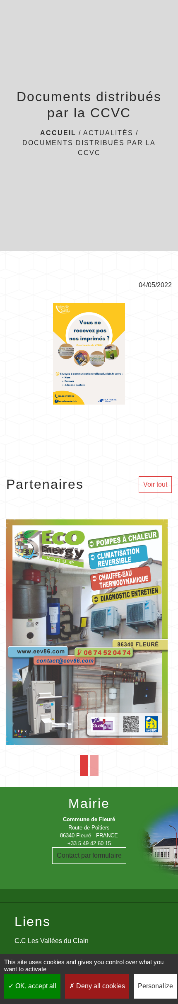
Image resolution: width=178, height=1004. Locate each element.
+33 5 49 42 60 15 (89, 843)
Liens (32, 921)
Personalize (155, 985)
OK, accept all (35, 985)
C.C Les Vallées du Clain (51, 940)
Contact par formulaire (89, 855)
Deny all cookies (100, 985)
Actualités (108, 132)
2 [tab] (94, 765)
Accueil (58, 132)
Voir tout (155, 484)
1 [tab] (84, 765)
